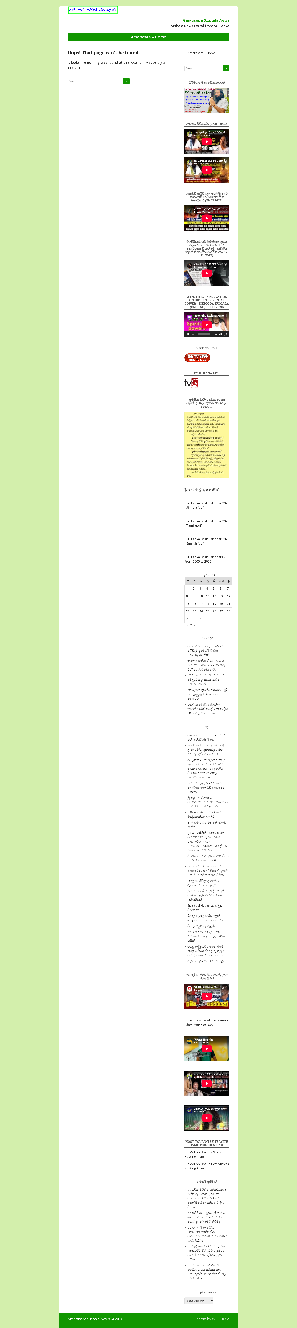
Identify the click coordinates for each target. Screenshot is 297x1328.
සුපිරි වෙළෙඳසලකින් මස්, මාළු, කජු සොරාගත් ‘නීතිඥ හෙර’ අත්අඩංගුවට (206, 1217)
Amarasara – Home (148, 37)
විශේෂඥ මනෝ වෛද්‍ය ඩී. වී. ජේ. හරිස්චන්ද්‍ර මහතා (206, 737)
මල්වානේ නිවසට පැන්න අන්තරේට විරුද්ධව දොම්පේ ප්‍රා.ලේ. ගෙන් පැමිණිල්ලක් (206, 1250)
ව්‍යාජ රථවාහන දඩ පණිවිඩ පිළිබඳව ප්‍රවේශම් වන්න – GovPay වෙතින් (205, 650)
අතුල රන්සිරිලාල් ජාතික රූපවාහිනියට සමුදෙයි (203, 883)
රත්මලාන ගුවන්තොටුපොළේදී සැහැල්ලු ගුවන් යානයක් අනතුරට (207, 694)
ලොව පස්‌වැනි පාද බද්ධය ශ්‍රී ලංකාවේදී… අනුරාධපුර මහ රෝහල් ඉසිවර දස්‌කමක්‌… (205, 749)
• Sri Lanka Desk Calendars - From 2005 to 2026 (204, 559)
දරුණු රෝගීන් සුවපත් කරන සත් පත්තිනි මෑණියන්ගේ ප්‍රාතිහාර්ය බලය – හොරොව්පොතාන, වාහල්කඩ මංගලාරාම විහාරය (207, 841)
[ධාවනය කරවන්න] (188, 334)
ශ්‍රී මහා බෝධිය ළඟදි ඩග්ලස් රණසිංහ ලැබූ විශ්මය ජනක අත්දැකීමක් (205, 895)
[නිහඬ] (220, 334)
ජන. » (191, 625)
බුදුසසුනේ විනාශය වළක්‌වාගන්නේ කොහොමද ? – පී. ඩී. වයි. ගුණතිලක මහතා (208, 802)
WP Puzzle (220, 1318)
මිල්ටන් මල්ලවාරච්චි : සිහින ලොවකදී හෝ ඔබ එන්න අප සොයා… (206, 787)
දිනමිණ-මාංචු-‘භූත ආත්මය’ (201, 489)
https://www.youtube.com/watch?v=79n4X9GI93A (206, 1022)
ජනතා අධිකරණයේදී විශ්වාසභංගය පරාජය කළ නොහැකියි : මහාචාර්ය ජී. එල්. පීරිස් (207, 1271)
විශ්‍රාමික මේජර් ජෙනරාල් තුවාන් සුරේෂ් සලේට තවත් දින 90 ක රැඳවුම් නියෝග (207, 708)
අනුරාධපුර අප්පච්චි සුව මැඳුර (206, 961)
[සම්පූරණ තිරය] (225, 334)
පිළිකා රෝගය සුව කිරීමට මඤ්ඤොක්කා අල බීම (204, 814)
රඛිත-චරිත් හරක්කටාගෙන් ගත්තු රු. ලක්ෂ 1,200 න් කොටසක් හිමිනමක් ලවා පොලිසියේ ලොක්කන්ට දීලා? (207, 1196)
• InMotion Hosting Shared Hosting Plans (203, 1154)
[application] (206, 324)
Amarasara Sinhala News (206, 20)
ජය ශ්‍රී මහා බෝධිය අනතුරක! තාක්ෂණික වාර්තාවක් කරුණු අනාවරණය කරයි (207, 1233)
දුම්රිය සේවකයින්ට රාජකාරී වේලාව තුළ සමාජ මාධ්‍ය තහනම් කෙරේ (205, 679)
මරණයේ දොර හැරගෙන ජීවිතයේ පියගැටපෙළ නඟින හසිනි (206, 936)
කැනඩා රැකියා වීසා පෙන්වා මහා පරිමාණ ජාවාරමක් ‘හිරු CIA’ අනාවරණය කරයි (206, 665)
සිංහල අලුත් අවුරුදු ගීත (202, 926)
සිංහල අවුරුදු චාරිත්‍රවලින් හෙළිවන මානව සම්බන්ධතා (205, 918)
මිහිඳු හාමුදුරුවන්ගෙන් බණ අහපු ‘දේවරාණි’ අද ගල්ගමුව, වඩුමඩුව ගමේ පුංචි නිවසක (205, 950)
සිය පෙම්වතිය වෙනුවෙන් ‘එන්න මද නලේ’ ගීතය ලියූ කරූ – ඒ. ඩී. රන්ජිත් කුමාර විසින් (207, 870)
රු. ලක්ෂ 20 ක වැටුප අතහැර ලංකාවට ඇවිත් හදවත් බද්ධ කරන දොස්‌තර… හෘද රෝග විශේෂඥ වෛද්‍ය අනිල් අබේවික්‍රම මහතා (206, 768)
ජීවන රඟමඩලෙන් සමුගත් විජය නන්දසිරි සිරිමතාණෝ (208, 858)
